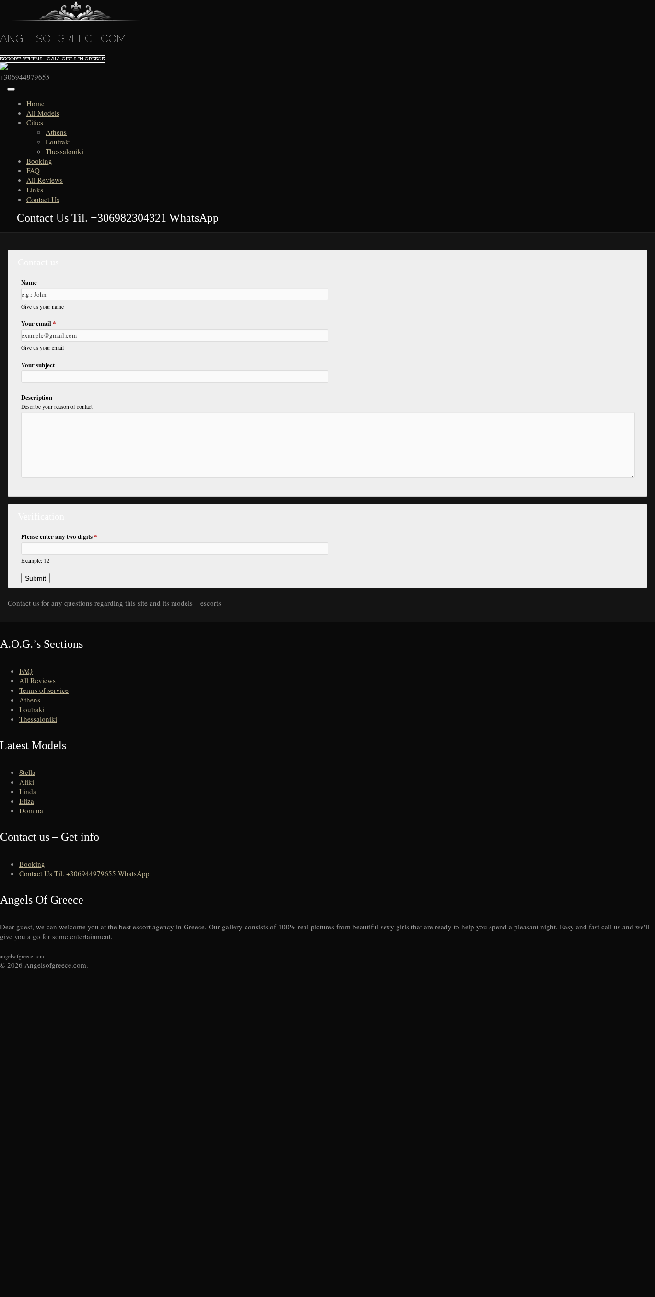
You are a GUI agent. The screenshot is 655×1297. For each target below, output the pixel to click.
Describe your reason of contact (57, 406)
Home (35, 103)
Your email (38, 323)
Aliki (26, 781)
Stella (27, 772)
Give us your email (42, 347)
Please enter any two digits (59, 536)
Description (36, 397)
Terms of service (44, 690)
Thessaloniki (64, 151)
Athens (56, 132)
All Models (42, 113)
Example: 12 (35, 560)
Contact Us (42, 199)
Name (29, 281)
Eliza (26, 801)
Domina (31, 810)
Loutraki (58, 141)
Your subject (38, 364)
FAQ (33, 170)
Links (34, 189)
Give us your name (42, 306)
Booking (39, 161)
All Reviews (44, 180)
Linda (27, 791)
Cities (34, 122)
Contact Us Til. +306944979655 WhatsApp (84, 873)
